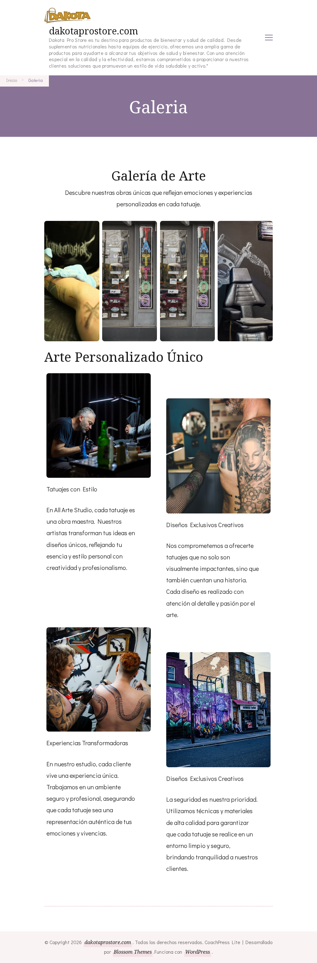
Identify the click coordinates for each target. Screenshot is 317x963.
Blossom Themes (133, 951)
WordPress (197, 951)
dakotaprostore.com (93, 31)
